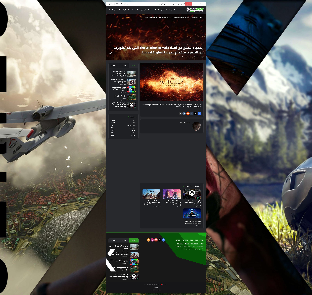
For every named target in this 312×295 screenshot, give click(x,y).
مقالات (155, 10)
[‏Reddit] (188, 113)
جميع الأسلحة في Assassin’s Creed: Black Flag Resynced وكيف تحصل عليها (118, 81)
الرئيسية (171, 10)
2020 (201, 241)
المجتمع (163, 10)
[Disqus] (172, 158)
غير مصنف (132, 128)
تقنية (182, 249)
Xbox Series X (200, 246)
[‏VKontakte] (184, 113)
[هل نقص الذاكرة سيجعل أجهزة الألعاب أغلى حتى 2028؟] (131, 97)
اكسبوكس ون (189, 249)
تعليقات (113, 65)
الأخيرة (134, 65)
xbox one (187, 243)
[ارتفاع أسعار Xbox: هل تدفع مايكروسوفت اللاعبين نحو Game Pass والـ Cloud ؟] (192, 194)
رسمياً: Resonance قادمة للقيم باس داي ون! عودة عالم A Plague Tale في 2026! (166, 4)
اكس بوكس (178, 246)
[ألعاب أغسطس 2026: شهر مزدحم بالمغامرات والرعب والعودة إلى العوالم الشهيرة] (131, 74)
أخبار (134, 123)
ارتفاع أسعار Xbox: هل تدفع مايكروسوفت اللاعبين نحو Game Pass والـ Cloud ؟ (193, 202)
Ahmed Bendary (197, 57)
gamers (196, 241)
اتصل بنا (125, 10)
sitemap (156, 287)
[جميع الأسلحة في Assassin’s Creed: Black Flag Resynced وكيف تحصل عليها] (131, 82)
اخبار (185, 246)
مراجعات (134, 10)
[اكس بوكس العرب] (195, 9)
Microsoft (178, 241)
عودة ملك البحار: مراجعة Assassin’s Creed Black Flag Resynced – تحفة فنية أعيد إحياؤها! (151, 202)
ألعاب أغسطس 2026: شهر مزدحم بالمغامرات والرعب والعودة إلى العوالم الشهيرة (118, 73)
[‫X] (195, 113)
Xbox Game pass (194, 243)
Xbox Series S (180, 243)
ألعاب (189, 246)
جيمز (178, 249)
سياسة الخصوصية (116, 10)
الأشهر (124, 65)
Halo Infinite (185, 241)
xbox (202, 243)
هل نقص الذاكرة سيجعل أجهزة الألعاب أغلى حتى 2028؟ (120, 96)
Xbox (196, 17)
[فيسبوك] (199, 113)
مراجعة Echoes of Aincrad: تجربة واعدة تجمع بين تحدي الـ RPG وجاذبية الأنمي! (173, 202)
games (191, 241)
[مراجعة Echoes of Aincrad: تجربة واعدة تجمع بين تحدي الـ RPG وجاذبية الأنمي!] (172, 194)
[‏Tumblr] (191, 113)
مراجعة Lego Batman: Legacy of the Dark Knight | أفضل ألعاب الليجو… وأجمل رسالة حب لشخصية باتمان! (192, 221)
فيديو (133, 130)
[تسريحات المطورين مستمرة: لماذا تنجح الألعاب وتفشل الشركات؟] (131, 89)
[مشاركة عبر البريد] (180, 113)
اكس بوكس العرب (199, 249)
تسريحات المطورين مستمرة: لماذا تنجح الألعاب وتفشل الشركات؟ (119, 89)
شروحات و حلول (145, 10)
